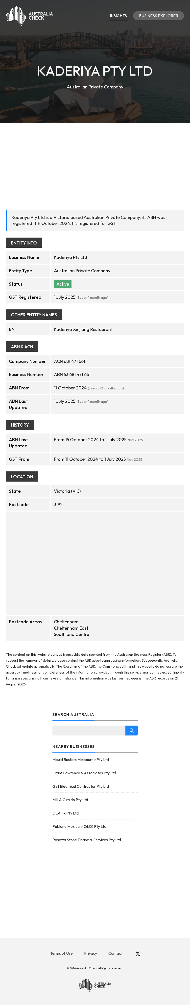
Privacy (90, 953)
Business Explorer (158, 15)
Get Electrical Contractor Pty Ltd (80, 786)
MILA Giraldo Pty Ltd (70, 799)
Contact (115, 953)
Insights (118, 15)
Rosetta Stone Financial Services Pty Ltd (86, 839)
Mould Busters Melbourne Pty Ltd (80, 759)
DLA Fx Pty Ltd (65, 813)
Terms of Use (61, 953)
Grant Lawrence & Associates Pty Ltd (84, 772)
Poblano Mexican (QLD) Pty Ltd (79, 826)
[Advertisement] (95, 160)
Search (131, 730)
